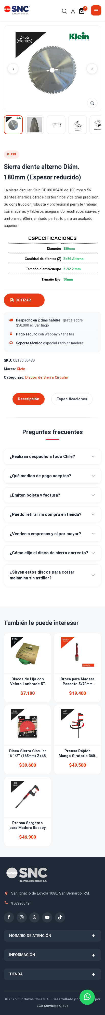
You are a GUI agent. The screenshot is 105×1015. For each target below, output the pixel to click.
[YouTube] (47, 917)
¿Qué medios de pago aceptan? (40, 475)
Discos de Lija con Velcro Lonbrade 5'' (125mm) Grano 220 (27, 684)
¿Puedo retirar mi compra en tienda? (45, 514)
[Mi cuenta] (73, 11)
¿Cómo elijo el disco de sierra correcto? (49, 552)
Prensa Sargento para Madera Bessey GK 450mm (27, 828)
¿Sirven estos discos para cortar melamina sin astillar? (42, 575)
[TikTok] (60, 917)
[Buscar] (64, 11)
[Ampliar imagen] (92, 103)
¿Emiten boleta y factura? (35, 495)
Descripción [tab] (28, 399)
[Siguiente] (92, 68)
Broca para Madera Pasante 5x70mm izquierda (77, 684)
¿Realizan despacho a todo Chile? (42, 456)
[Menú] (96, 10)
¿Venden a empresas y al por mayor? (45, 533)
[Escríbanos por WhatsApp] (87, 997)
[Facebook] (9, 917)
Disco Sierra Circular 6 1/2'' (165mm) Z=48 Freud (27, 756)
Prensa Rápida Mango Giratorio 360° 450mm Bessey (77, 756)
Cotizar (23, 300)
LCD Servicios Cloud (53, 1006)
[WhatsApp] (34, 917)
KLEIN (11, 154)
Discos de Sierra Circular (46, 377)
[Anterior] (13, 68)
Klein (21, 369)
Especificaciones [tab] (72, 399)
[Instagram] (22, 917)
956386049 (20, 903)
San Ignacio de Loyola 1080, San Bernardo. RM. (50, 893)
